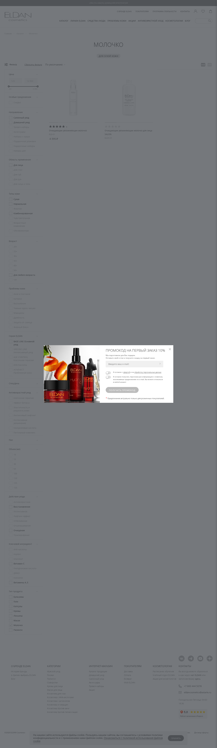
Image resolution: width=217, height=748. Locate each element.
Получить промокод (122, 390)
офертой (126, 372)
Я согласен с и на (137, 372)
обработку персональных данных (147, 372)
